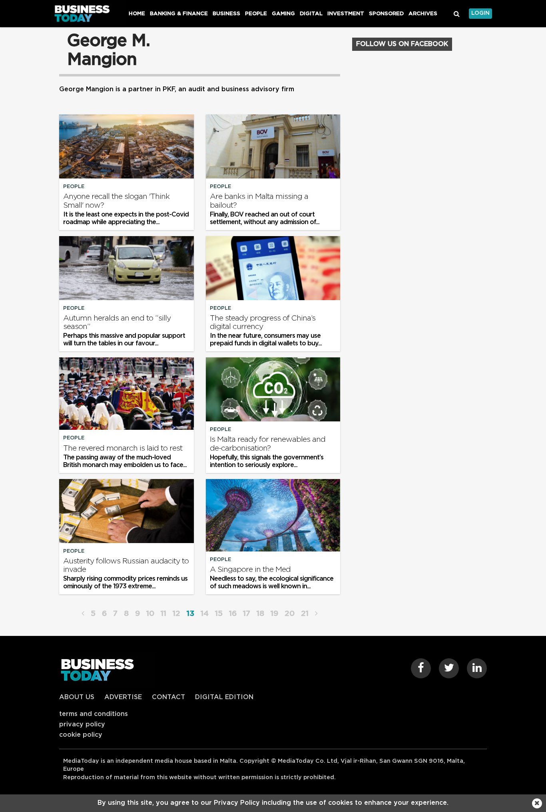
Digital (311, 13)
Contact (168, 697)
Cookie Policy (80, 735)
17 (246, 614)
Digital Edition (224, 697)
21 (305, 614)
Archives (423, 13)
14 (205, 614)
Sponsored (386, 13)
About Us (76, 697)
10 (150, 614)
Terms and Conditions (93, 714)
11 (163, 614)
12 (176, 614)
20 (290, 614)
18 (260, 614)
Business (226, 13)
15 (219, 614)
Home (137, 13)
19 (274, 614)
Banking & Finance (179, 13)
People (256, 13)
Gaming (283, 13)
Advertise (123, 697)
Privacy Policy (82, 724)
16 (233, 614)
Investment (345, 13)
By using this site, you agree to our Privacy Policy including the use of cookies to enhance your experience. (273, 803)
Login (480, 13)
